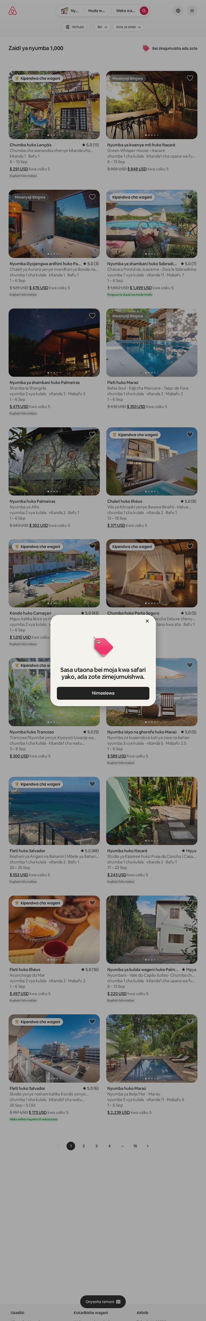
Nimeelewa (103, 693)
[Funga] (147, 621)
